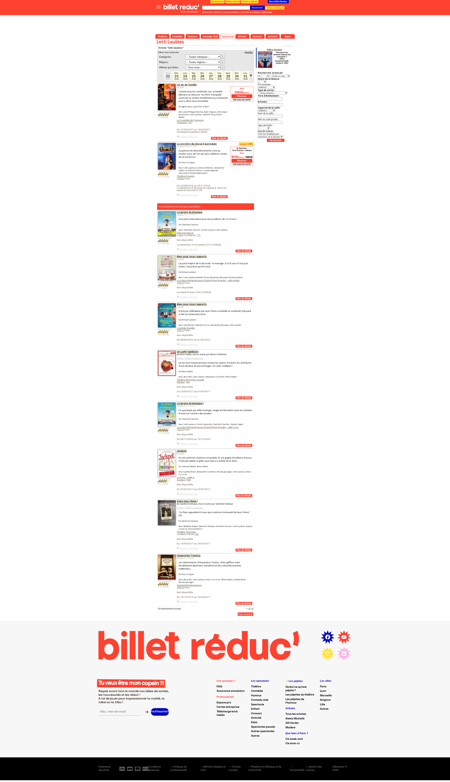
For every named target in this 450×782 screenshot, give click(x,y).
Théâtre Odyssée (186, 531)
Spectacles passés (263, 727)
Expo (254, 722)
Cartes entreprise (228, 707)
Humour (256, 695)
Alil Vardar (292, 723)
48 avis (165, 117)
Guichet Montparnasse (189, 585)
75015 (180, 282)
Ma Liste (267, 12)
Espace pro (224, 702)
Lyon (323, 691)
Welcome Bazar (185, 232)
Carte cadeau (250, 1)
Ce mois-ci (292, 743)
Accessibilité (297, 770)
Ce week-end (294, 739)
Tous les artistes (295, 714)
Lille (322, 704)
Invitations (217, 1)
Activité (256, 718)
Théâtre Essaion (185, 176)
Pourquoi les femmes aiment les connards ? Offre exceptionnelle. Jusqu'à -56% (282, 57)
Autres (255, 736)
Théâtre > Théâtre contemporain (190, 358)
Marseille (326, 695)
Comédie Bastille (186, 328)
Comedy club (259, 700)
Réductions (232, 1)
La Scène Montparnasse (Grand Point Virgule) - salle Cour (208, 427)
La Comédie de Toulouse (190, 120)
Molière (290, 727)
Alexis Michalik (295, 718)
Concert (256, 713)
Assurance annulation (231, 691)
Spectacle (257, 704)
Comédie (180, 87)
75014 (180, 587)
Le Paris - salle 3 (185, 477)
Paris (323, 686)
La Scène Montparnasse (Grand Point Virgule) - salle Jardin (208, 280)
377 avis (165, 176)
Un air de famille (187, 84)
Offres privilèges (275, 8)
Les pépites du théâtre (299, 695)
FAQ (219, 686)
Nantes (181, 382)
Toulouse (182, 122)
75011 (180, 330)
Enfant (255, 709)
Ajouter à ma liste (188, 136)
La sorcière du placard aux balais (197, 143)
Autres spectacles (262, 731)
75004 (180, 178)
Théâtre (180, 146)
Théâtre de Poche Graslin (190, 379)
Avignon (181, 479)
